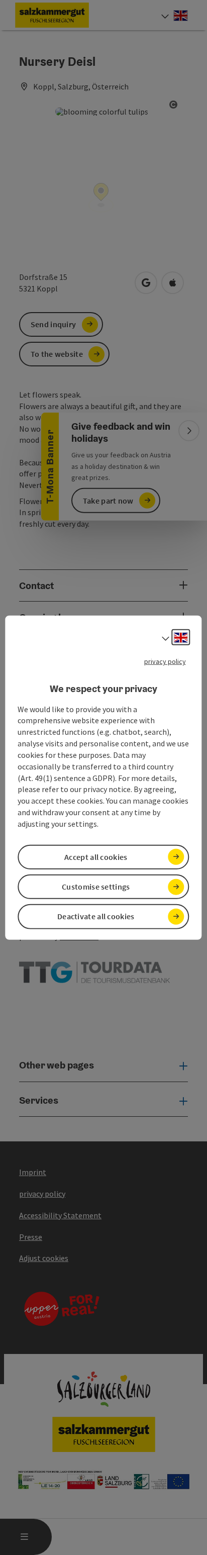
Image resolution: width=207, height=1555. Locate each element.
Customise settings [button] (96, 887)
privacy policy (165, 661)
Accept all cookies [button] (95, 857)
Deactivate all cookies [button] (96, 916)
